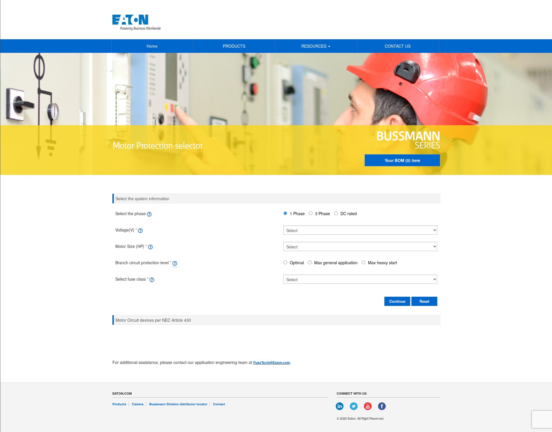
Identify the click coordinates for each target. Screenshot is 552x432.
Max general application (336, 262)
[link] (340, 405)
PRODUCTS (234, 46)
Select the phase (130, 213)
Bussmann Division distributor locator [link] (178, 404)
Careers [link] (137, 404)
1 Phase (297, 213)
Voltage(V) (124, 230)
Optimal (297, 262)
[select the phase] (149, 213)
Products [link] (119, 404)
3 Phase (322, 213)
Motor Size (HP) (129, 246)
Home (152, 46)
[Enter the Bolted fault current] (150, 246)
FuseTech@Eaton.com (271, 362)
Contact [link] (219, 404)
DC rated (348, 213)
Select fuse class (130, 279)
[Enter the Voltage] (140, 230)
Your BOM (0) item (402, 160)
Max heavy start (382, 262)
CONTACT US (398, 46)
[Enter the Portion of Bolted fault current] (174, 262)
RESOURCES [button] (314, 46)
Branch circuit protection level (142, 262)
